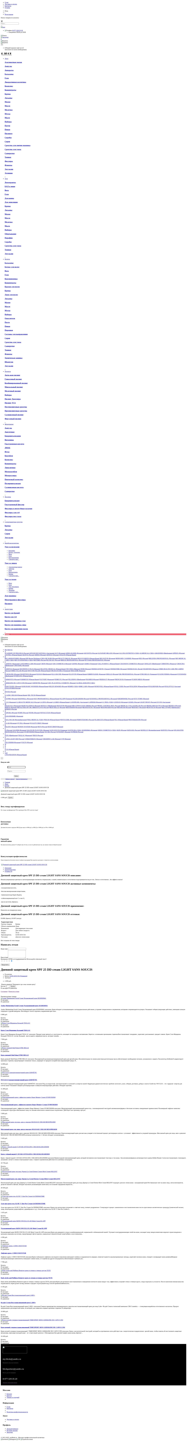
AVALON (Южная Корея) (67, 655)
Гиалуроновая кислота (14, 444)
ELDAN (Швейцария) (43, 674)
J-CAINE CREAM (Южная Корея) (16, 695)
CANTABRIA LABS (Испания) (30, 664)
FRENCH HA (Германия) (123, 679)
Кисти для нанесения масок (16, 629)
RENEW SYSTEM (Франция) (27, 727)
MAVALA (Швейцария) (48, 706)
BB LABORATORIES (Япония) (15, 658)
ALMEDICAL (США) (147, 653)
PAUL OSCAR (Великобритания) (16, 720)
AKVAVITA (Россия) (91, 653)
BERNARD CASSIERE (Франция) (127, 658)
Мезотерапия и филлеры (15, 600)
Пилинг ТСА (10, 403)
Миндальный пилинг (14, 387)
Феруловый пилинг (13, 419)
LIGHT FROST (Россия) (148, 702)
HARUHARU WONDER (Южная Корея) (35, 686)
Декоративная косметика (15, 82)
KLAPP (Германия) (66, 699)
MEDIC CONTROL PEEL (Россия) (108, 706)
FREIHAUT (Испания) (106, 679)
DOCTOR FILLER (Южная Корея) (39, 671)
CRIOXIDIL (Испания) (21, 665)
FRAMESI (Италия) (92, 679)
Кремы (8, 94)
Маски (7, 102)
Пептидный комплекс (14, 479)
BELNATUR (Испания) (107, 658)
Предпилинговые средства (16, 411)
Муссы (7, 114)
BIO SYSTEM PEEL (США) (24, 660)
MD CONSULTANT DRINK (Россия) (84, 706)
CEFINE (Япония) (78, 664)
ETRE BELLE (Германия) (148, 674)
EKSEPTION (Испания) (28, 674)
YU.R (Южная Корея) (12, 749)
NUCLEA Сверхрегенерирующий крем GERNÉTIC (19, 1080)
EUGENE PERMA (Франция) (167, 674)
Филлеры (9, 161)
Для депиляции (11, 202)
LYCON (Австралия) (163, 702)
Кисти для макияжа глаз (15, 621)
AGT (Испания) (60, 653)
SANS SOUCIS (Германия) (58, 730)
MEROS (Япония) (11, 707)
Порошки (9, 330)
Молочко (9, 110)
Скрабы (8, 138)
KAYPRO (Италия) (11, 699)
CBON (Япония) (46, 664)
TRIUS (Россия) (37, 735)
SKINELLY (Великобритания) (150, 730)
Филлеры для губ (12, 513)
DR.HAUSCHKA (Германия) (60, 671)
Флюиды (8, 165)
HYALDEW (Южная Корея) (138, 686)
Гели (7, 78)
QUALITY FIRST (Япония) (39, 723)
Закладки (10, 1432)
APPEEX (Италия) (178, 653)
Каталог (9, 1394)
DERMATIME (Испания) (118, 669)
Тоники (8, 157)
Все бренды (8, 650)
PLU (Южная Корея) (121, 720)
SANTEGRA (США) (74, 730)
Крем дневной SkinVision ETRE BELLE (15, 1055)
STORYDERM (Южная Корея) (34, 732)
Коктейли (9, 456)
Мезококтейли (11, 472)
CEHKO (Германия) (90, 664)
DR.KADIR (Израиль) (78, 671)
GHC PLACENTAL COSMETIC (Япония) (62, 683)
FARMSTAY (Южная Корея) (29, 679)
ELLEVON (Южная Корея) (78, 674)
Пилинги (8, 134)
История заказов (12, 1430)
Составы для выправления (16, 334)
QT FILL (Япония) (23, 723)
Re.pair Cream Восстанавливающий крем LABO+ (18, 1302)
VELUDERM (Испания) (13, 742)
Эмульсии (9, 169)
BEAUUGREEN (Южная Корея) (88, 658)
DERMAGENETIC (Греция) (100, 669)
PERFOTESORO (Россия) (85, 720)
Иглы (7, 452)
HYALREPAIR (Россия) (156, 686)
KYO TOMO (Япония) (141, 699)
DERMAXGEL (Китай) (135, 669)
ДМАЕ (7, 448)
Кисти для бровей (12, 613)
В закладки (4, 988)
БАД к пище (10, 186)
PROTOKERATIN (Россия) (137, 720)
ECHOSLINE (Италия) (12, 674)
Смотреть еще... (14, 559)
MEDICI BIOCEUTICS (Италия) (157, 706)
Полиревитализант (13, 483)
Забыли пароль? (10, 779)
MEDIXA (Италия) (174, 706)
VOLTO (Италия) (27, 742)
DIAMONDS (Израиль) (151, 669)
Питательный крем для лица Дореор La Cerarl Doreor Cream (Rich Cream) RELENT (30, 1179)
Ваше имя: (4, 949)
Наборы (8, 122)
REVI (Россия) (42, 727)
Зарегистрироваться (21, 779)
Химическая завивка (13, 358)
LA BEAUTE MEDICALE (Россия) (28, 702)
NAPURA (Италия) (11, 713)
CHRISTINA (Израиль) (168, 664)
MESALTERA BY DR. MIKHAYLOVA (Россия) (33, 707)
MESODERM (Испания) (74, 707)
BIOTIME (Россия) (40, 660)
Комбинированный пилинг (16, 383)
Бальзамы (9, 74)
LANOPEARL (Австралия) (79, 702)
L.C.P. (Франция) (10, 702)
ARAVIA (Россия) (28, 655)
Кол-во (3, 986)
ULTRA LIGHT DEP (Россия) (14, 739)
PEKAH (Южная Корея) (52, 720)
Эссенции (9, 173)
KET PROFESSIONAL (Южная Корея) (47, 699)
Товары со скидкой (13, 1397)
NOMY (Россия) (23, 713)
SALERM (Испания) (19, 730)
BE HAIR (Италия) (51, 658)
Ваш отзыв (4, 957)
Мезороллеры (10, 475)
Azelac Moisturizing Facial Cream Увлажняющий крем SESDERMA (24, 1005)
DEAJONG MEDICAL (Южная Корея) (53, 669)
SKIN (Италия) (122, 730)
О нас (8, 1407)
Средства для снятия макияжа (17, 145)
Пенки (7, 130)
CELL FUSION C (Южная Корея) (109, 664)
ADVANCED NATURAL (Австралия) (41, 653)
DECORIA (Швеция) (73, 669)
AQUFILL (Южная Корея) (13, 655)
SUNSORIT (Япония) (63, 732)
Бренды (9, 1395)
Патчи (7, 126)
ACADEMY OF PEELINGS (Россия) (17, 653)
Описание (8, 868)
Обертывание (10, 234)
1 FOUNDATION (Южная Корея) (16, 755)
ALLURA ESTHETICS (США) (129, 653)
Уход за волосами (12, 547)
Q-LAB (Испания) (11, 723)
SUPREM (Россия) (77, 732)
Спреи (7, 141)
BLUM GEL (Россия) (53, 660)
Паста (7, 322)
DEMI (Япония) (85, 669)
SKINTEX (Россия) (167, 730)
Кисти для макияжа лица (15, 625)
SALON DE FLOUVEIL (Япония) (38, 730)
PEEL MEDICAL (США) (35, 720)
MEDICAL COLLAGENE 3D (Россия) (133, 706)
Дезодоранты (10, 182)
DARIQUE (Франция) (12, 669)
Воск (7, 190)
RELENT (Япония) (11, 727)
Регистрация (9, 14)
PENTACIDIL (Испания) (68, 720)
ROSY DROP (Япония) (55, 727)
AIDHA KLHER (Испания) (74, 653)
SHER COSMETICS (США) (107, 730)
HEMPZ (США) (73, 686)
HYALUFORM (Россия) (13, 688)
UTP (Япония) (66, 739)
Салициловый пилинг (14, 415)
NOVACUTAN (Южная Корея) (50, 713)
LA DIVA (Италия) (46, 702)
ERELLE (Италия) (112, 674)
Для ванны (9, 198)
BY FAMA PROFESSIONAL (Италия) (97, 660)
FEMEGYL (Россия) (61, 679)
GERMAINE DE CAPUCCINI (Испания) (18, 683)
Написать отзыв (14, 991)
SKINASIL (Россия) (133, 730)
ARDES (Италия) (40, 655)
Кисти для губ (11, 617)
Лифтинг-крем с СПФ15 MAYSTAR (13, 1253)
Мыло (7, 118)
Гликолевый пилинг (13, 379)
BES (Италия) (143, 658)
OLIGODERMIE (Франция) (14, 716)
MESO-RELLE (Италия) (57, 707)
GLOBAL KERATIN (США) (85, 683)
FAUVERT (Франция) (46, 679)
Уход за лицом (11, 563)
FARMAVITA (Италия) (12, 679)
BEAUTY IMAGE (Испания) (68, 658)
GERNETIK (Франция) (40, 683)
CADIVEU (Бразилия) (12, 664)
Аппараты (9, 70)
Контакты (10, 1408)
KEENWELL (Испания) (26, 699)
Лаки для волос (11, 295)
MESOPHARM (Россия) (109, 707)
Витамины (9, 440)
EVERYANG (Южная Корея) (23, 676)
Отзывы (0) (8, 871)
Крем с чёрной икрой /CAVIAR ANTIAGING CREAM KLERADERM (25, 1154)
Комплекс (9, 86)
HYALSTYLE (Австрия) (172, 686)
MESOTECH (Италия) (153, 707)
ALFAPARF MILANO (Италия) (108, 653)
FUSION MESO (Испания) (141, 679)
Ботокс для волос (12, 267)
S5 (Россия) (8, 730)
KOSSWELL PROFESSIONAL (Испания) (103, 699)
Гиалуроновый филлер (14, 505)
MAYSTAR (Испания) (64, 706)
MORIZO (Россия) (11, 709)
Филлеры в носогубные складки (18, 509)
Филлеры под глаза (13, 516)
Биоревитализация (13, 436)
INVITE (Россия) (10, 692)
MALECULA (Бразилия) (13, 706)
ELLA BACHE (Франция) (60, 674)
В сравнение (13, 988)
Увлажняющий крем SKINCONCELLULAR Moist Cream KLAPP (24, 1228)
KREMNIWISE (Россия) (126, 699)
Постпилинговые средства (16, 407)
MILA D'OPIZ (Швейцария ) (171, 707)
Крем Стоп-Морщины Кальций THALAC (15, 1030)
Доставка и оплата (13, 1419)
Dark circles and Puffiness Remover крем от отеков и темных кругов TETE (26, 1278)
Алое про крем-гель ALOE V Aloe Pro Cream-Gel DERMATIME (23, 1203)
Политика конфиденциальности (17, 1412)
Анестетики (9, 432)
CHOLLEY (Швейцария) (152, 664)
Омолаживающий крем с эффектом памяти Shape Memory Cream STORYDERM (29, 1104)
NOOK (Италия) (34, 713)
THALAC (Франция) (25, 735)
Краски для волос (12, 287)
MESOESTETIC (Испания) (91, 707)
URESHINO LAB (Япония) (52, 739)
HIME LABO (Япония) (86, 686)
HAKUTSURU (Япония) (13, 686)
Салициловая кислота (14, 487)
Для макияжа (10, 596)
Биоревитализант (12, 501)
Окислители (10, 318)
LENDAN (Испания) (121, 702)
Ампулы (8, 66)
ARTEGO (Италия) (52, 655)
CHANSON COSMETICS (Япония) (132, 664)
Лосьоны (8, 98)
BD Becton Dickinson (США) (35, 658)
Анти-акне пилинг (12, 375)
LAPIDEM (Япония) (95, 702)
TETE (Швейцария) (11, 735)
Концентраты (10, 90)
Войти (16, 776)
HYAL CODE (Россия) (121, 686)
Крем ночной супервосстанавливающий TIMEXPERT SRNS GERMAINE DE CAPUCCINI (33, 1327)
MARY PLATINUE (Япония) (30, 706)
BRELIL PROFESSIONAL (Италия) (72, 660)
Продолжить (5, 964)
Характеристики (10, 869)
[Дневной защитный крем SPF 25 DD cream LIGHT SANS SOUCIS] (24, 864)
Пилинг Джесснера (13, 399)
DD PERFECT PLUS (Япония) (30, 669)
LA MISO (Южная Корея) (61, 702)
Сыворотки (10, 153)
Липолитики (10, 468)
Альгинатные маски (13, 62)
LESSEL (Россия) (134, 702)
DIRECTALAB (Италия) (19, 671)
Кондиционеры (11, 279)
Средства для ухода (13, 149)
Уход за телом (10, 579)
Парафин (9, 238)
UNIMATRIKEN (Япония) (33, 739)
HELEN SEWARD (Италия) (58, 686)
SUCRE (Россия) (50, 732)
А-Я (6, 753)
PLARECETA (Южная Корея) (104, 720)
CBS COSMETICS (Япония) (61, 664)
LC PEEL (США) (108, 702)
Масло (7, 106)
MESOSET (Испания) (139, 707)
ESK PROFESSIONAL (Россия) (129, 674)
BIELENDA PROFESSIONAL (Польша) (162, 658)
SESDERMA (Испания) (89, 730)
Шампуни (9, 362)
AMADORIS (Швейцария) (163, 653)
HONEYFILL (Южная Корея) (104, 686)
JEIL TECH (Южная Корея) (37, 695)
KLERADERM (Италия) (81, 699)
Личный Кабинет (12, 1429)
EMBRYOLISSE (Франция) (96, 674)
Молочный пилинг (13, 391)
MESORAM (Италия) (124, 707)
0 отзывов (4, 991)
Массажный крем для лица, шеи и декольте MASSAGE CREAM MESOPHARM (29, 1129)
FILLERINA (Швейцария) (76, 679)
